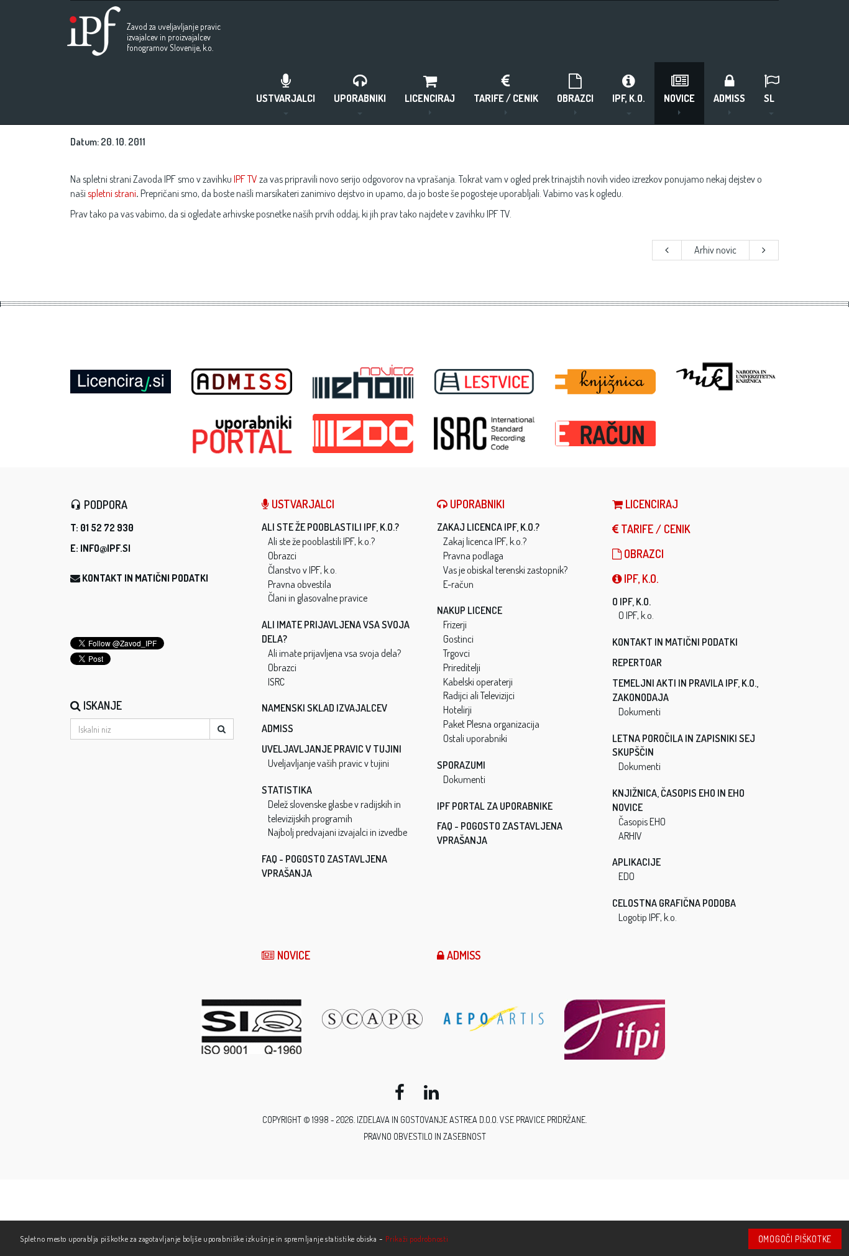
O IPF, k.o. (631, 601)
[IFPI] (615, 1029)
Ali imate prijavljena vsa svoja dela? (334, 653)
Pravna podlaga (473, 555)
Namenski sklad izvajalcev (324, 708)
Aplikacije (636, 862)
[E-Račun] (606, 430)
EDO (626, 876)
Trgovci (456, 653)
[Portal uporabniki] (242, 434)
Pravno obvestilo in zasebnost (425, 1136)
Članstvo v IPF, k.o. (302, 570)
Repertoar (637, 662)
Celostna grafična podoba (674, 903)
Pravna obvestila (299, 584)
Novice (679, 98)
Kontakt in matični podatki (145, 578)
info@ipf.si (105, 548)
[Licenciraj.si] (121, 377)
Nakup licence (469, 610)
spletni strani (112, 193)
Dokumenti (464, 779)
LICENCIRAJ (430, 98)
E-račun (458, 584)
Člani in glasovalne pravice (317, 598)
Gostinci (458, 639)
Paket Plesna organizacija (491, 724)
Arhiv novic (715, 250)
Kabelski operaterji (478, 682)
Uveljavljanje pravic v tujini (332, 749)
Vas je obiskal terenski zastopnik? (505, 570)
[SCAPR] (373, 1018)
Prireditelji (461, 667)
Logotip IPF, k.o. (647, 917)
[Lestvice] (485, 381)
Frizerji (455, 624)
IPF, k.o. (628, 98)
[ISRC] (485, 433)
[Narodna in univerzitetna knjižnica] (727, 376)
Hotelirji (457, 710)
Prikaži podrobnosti (416, 1239)
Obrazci (575, 98)
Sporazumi (461, 765)
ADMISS (729, 98)
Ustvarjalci (285, 98)
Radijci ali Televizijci (479, 695)
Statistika (287, 790)
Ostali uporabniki (475, 738)
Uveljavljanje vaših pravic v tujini (328, 763)
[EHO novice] (364, 381)
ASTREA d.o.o (473, 1119)
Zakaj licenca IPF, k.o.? (488, 527)
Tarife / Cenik (506, 98)
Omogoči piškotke (795, 1239)
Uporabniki (360, 98)
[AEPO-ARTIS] (494, 1018)
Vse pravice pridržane (542, 1119)
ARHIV (630, 836)
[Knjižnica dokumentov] (606, 381)
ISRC (276, 682)
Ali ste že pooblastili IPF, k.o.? (330, 527)
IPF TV (245, 179)
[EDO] (364, 433)
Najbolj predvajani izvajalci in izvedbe (337, 832)
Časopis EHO (642, 821)
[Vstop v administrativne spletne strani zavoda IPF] (242, 381)
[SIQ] (252, 1026)
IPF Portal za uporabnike (495, 806)
